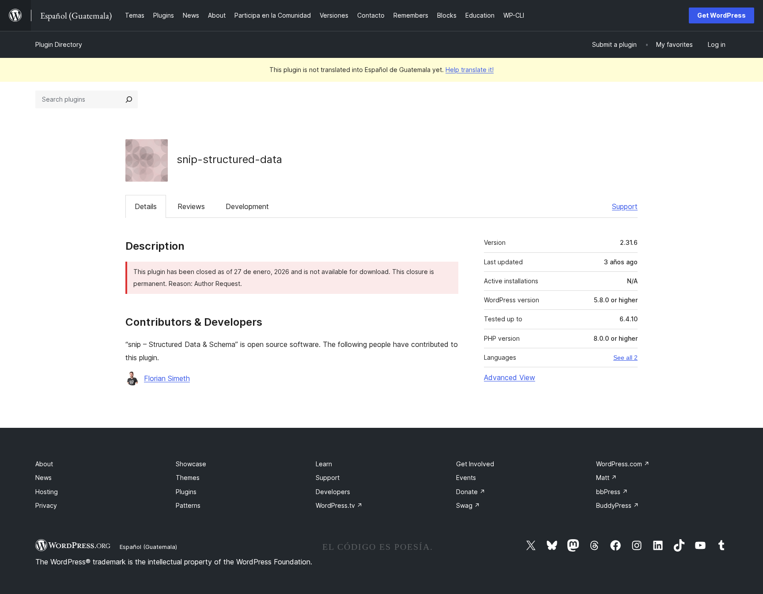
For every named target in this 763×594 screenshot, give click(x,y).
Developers (333, 491)
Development (247, 206)
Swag (468, 505)
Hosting (46, 491)
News (43, 477)
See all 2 (625, 357)
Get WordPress (721, 15)
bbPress (612, 491)
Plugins (186, 491)
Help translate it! (470, 69)
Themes (188, 477)
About (44, 464)
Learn (324, 464)
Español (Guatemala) (148, 546)
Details (146, 206)
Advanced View (509, 377)
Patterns (188, 505)
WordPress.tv (339, 505)
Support (625, 206)
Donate (470, 491)
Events (466, 477)
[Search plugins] (129, 99)
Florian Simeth (167, 378)
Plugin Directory (58, 44)
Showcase (191, 464)
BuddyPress (617, 505)
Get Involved (475, 464)
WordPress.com (623, 464)
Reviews (191, 206)
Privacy (46, 505)
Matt (606, 477)
